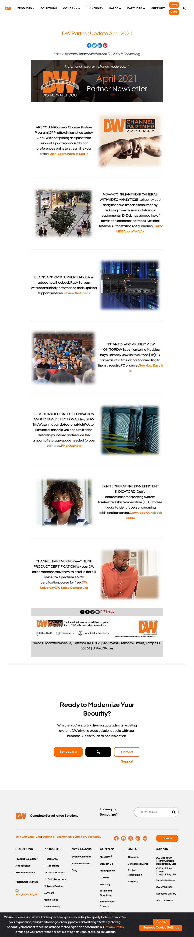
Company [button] (70, 8)
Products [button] (24, 8)
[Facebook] (116, 838)
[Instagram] (145, 838)
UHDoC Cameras (54, 872)
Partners (133, 881)
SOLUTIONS (24, 849)
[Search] (184, 8)
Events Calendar (81, 856)
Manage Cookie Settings (160, 927)
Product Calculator (27, 859)
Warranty (105, 884)
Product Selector (25, 872)
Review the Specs (76, 293)
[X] (130, 838)
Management (107, 870)
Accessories (23, 865)
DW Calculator (164, 900)
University (95, 8)
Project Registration (135, 872)
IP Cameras (51, 859)
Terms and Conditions (106, 893)
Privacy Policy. (114, 927)
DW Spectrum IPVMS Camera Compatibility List (166, 861)
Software (49, 893)
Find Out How (71, 446)
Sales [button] (113, 8)
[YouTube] (123, 838)
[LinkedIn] (137, 838)
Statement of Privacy (107, 904)
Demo (174, 12)
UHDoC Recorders (55, 879)
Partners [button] (134, 8)
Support (158, 8)
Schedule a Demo (68, 753)
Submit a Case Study (87, 836)
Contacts (133, 857)
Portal (174, 4)
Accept (161, 921)
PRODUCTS (52, 849)
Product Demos (27, 882)
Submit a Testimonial (56, 836)
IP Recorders (51, 865)
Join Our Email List (28, 836)
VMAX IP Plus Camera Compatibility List (166, 871)
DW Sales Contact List (71, 588)
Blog (74, 870)
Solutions (49, 8)
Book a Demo (167, 839)
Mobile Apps (51, 899)
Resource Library (166, 893)
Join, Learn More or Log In (69, 154)
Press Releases (81, 863)
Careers (105, 877)
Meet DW (106, 857)
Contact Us (106, 864)
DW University (164, 887)
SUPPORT (163, 849)
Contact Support (127, 754)
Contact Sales (98, 752)
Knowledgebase (165, 880)
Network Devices (54, 886)
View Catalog (51, 906)
